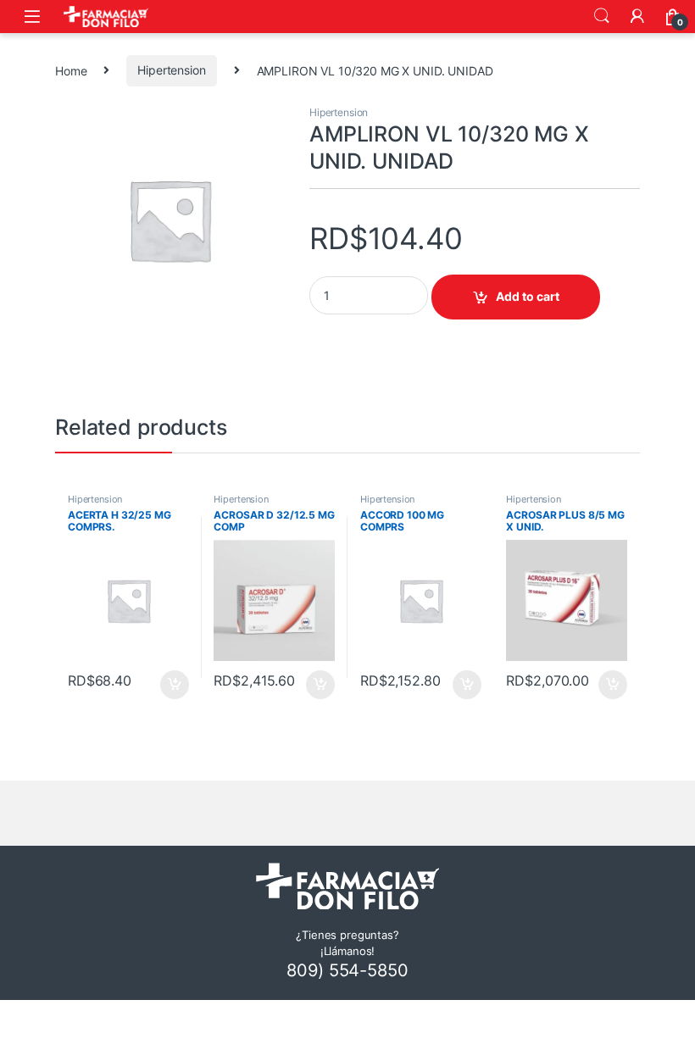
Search (601, 16)
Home (70, 70)
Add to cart (527, 296)
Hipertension (171, 70)
